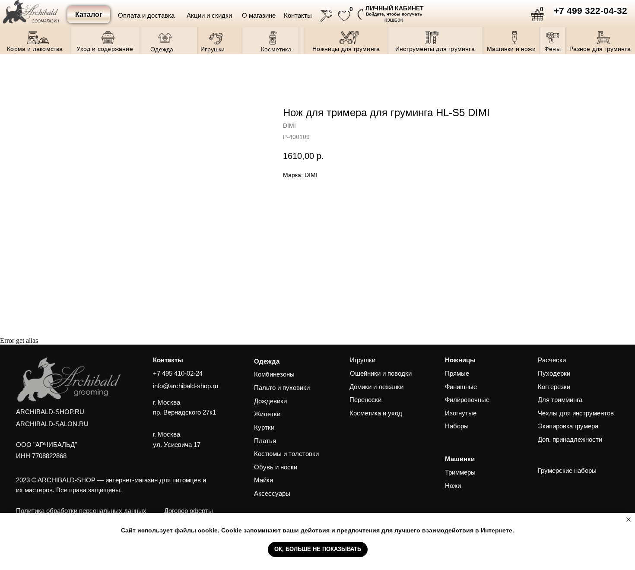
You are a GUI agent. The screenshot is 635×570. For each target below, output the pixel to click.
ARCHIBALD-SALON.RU (52, 424)
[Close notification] (628, 519)
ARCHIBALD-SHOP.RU (50, 411)
